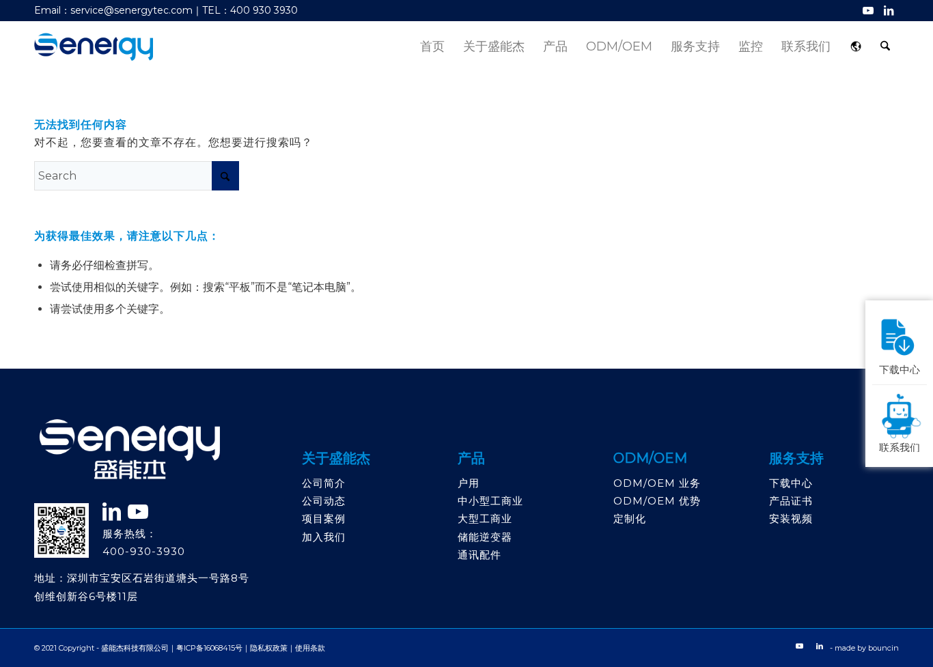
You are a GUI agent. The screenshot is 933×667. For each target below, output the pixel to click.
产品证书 (791, 500)
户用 (468, 483)
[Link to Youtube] (868, 10)
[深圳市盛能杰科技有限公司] (93, 46)
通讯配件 (479, 554)
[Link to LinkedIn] (888, 10)
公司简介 (324, 483)
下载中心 (791, 483)
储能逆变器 (485, 536)
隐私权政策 (269, 648)
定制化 (629, 518)
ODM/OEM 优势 (657, 500)
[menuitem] (432, 46)
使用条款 (310, 648)
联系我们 (899, 446)
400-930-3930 (143, 551)
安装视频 (791, 518)
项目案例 (324, 518)
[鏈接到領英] (112, 511)
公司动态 (324, 500)
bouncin (883, 648)
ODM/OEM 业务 (657, 483)
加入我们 (324, 536)
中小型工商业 (490, 500)
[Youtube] (138, 511)
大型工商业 (485, 518)
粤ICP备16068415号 (209, 648)
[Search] (885, 46)
